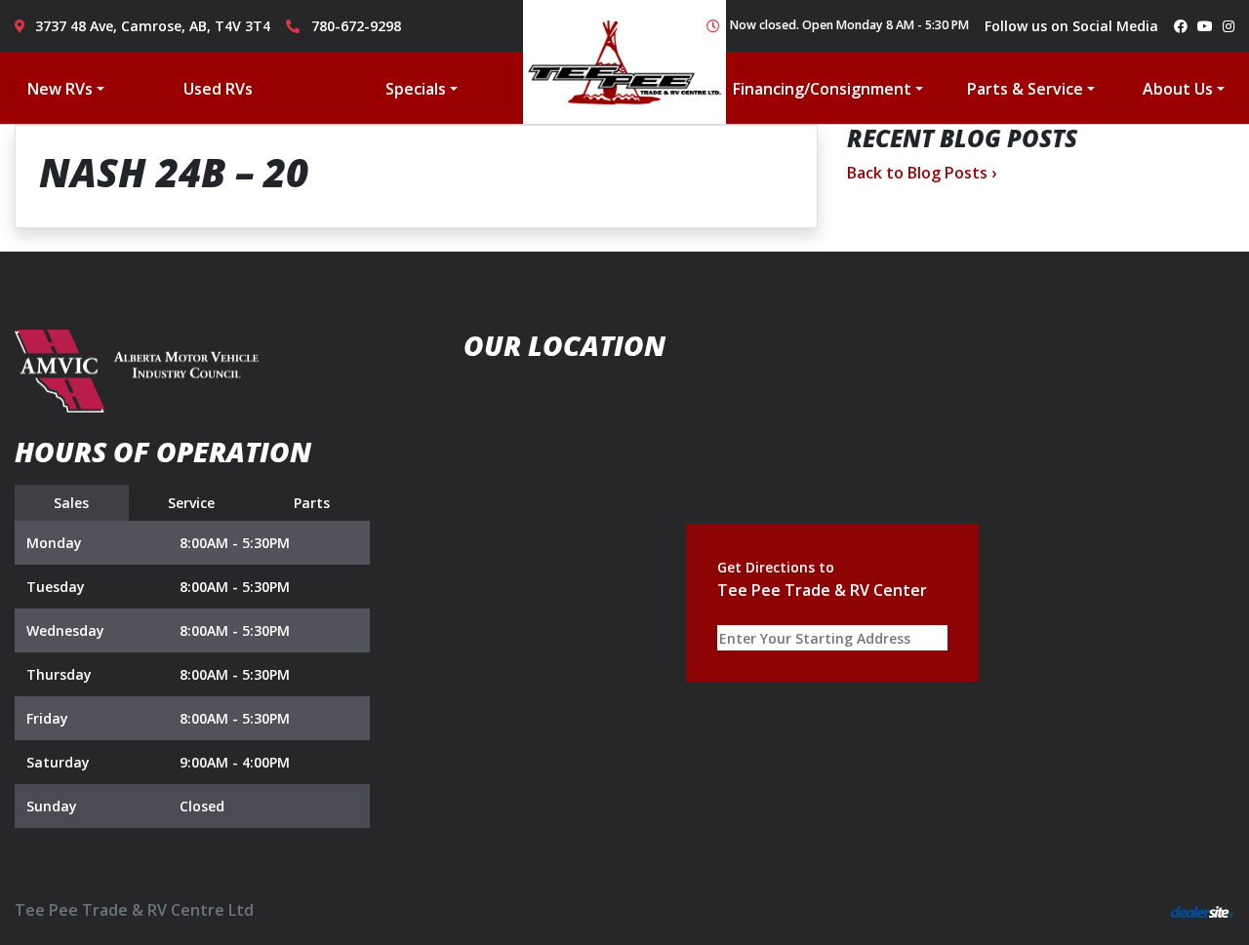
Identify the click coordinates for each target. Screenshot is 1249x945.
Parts (312, 502)
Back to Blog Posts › (921, 172)
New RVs (60, 88)
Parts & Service (1025, 88)
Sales (71, 502)
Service (191, 502)
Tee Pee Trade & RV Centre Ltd (134, 910)
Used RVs (218, 88)
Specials (415, 88)
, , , (152, 26)
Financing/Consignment (822, 88)
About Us (1178, 88)
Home (624, 62)
